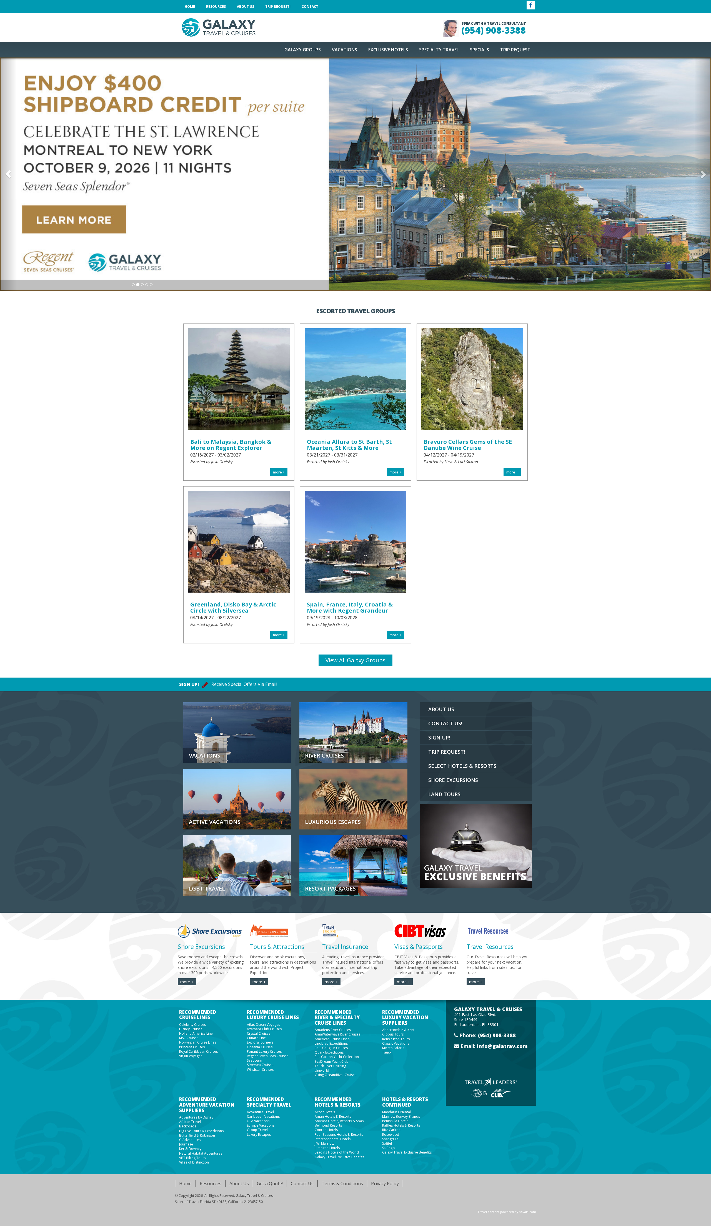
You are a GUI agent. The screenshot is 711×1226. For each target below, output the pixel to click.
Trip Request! (278, 6)
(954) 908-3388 (494, 30)
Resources (216, 6)
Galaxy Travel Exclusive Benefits (339, 1157)
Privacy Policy (385, 1183)
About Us (245, 6)
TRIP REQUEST (515, 50)
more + (187, 981)
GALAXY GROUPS (302, 50)
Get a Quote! (270, 1183)
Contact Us (302, 1183)
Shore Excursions (453, 780)
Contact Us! (445, 723)
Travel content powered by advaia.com (506, 1212)
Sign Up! (439, 737)
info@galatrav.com (502, 1046)
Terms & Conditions (342, 1183)
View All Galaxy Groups (355, 660)
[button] (8, 174)
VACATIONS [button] (344, 50)
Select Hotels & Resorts (462, 766)
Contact (310, 6)
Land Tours (444, 794)
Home (190, 6)
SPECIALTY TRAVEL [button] (439, 50)
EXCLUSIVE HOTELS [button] (388, 50)
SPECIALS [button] (479, 50)
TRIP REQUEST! (446, 751)
